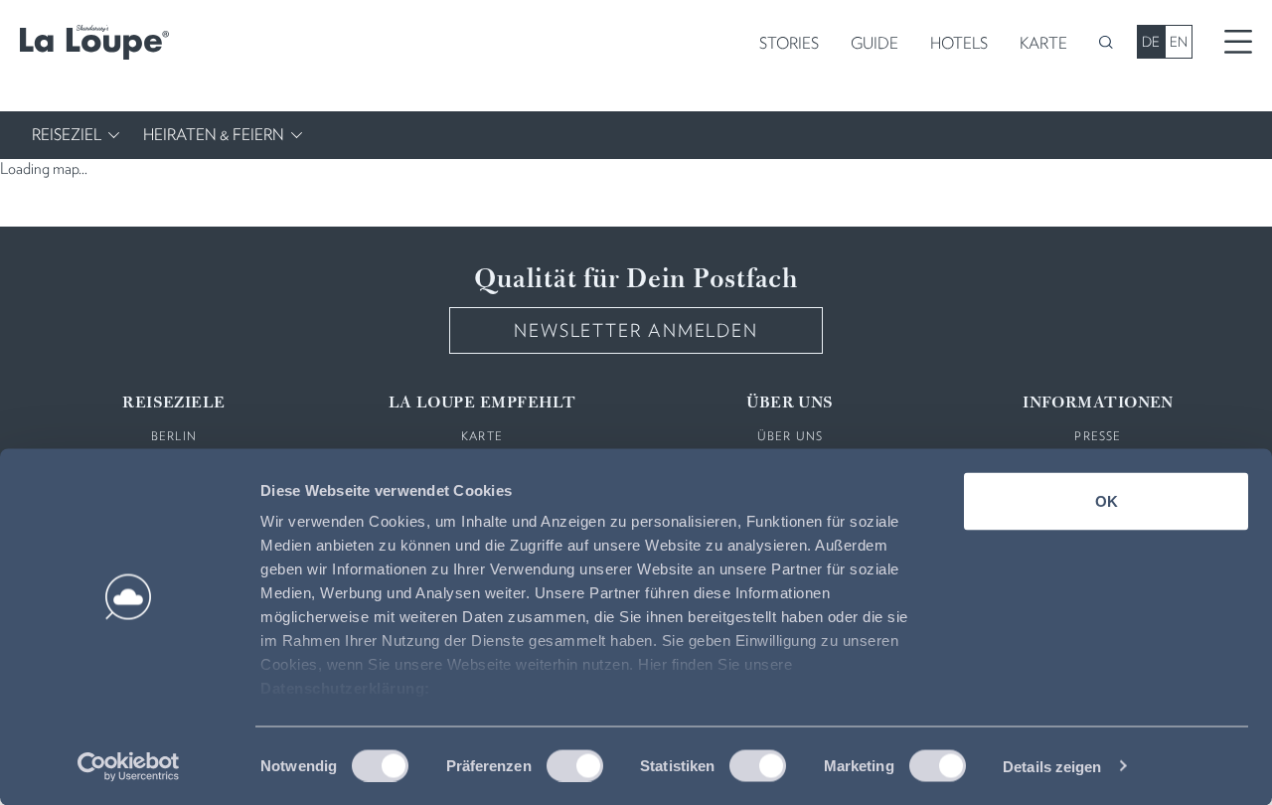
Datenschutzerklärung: (345, 688)
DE (1151, 42)
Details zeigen (1052, 765)
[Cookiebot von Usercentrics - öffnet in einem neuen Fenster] (129, 766)
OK (1106, 501)
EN (1179, 42)
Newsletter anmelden (635, 330)
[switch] (575, 765)
